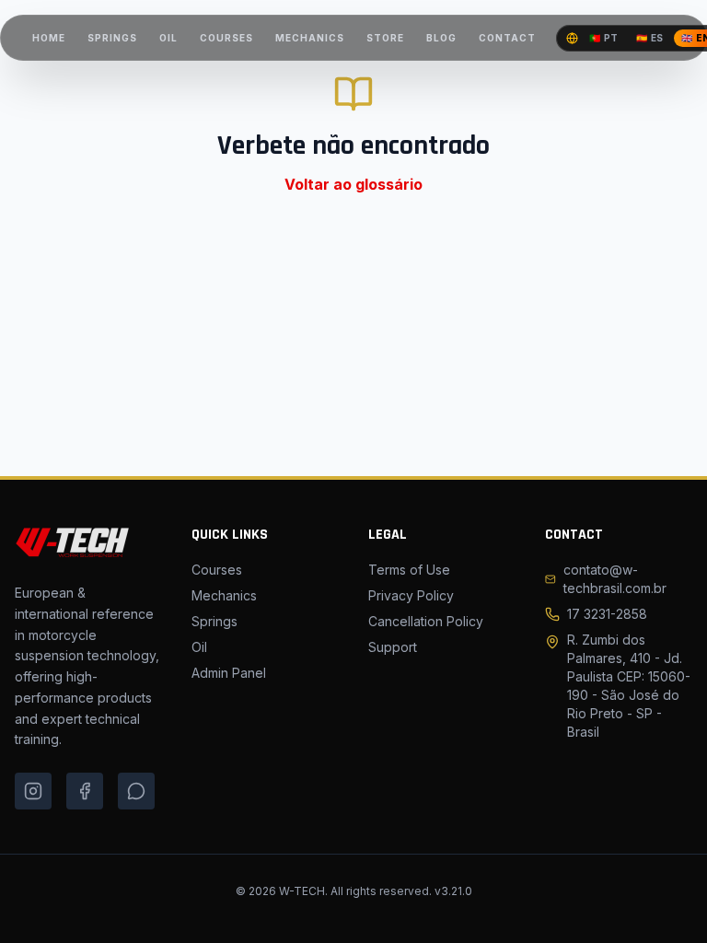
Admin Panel (228, 673)
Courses (216, 569)
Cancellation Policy (425, 621)
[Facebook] (84, 791)
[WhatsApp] (136, 791)
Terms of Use (409, 569)
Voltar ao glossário (353, 184)
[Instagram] (33, 791)
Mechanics (224, 595)
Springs (214, 621)
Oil (199, 647)
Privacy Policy (411, 595)
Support (392, 647)
